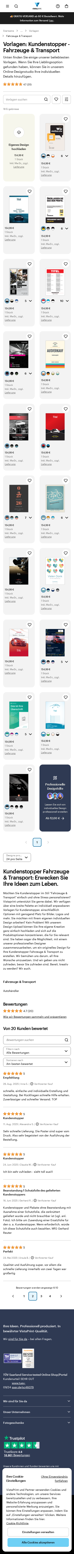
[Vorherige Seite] (26, 842)
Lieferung (18, 166)
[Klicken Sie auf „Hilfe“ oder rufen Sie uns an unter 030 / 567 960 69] (57, 6)
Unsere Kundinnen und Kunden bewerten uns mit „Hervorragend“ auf (31, 1468)
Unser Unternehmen (16, 1412)
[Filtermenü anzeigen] (66, 99)
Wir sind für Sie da (15, 1401)
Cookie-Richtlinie (17, 1523)
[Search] (66, 1040)
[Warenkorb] (66, 6)
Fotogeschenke (13, 1422)
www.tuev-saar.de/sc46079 (18, 1385)
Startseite (8, 30)
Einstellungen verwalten (38, 1532)
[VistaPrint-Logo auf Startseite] (37, 6)
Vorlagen (34, 30)
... (21, 30)
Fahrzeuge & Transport (19, 35)
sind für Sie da (17, 1339)
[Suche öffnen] (16, 6)
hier (51, 20)
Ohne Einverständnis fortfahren (54, 1478)
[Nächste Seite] (48, 842)
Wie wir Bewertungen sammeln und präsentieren (35, 1016)
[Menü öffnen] (7, 6)
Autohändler (11, 990)
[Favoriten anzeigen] (56, 99)
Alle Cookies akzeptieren (38, 1542)
